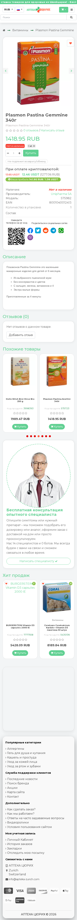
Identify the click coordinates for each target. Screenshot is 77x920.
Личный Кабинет (20, 839)
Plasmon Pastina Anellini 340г (20, 400)
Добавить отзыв (21, 335)
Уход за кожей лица (22, 761)
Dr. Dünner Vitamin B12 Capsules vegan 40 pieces (56, 626)
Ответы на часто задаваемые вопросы (35, 818)
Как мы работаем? (20, 813)
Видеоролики (18, 822)
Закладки (14, 848)
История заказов (19, 844)
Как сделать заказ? (21, 809)
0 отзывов (30, 130)
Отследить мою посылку (25, 852)
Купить (30, 153)
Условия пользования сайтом (29, 827)
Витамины (20, 30)
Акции (12, 788)
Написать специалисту (37, 561)
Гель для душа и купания (26, 753)
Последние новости (22, 779)
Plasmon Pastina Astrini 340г (57, 400)
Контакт (13, 796)
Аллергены (15, 748)
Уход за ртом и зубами (24, 766)
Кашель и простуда (21, 757)
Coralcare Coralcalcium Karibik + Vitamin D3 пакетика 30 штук (20, 627)
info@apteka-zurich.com (24, 879)
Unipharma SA (61, 194)
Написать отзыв (52, 130)
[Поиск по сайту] (71, 17)
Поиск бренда (18, 783)
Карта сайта (16, 792)
